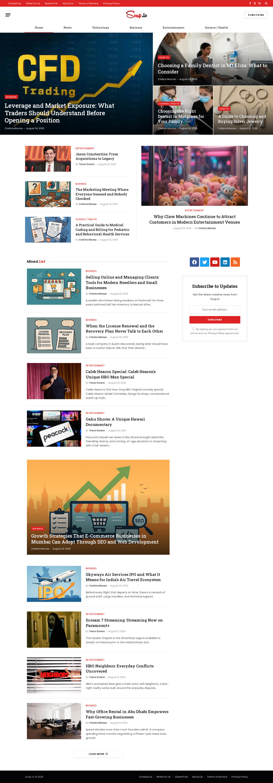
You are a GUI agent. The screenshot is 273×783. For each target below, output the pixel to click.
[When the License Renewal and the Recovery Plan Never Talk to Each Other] (54, 335)
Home (39, 27)
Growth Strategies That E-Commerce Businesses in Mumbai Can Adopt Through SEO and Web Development (95, 539)
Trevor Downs (87, 164)
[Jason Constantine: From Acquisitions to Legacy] (48, 159)
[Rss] (235, 262)
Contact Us (14, 3)
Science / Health (216, 27)
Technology (100, 27)
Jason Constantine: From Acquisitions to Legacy (97, 156)
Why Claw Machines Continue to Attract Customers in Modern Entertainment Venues (194, 219)
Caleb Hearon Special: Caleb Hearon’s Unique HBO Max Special (121, 374)
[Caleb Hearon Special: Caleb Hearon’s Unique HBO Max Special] (54, 381)
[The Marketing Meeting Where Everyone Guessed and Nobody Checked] (48, 194)
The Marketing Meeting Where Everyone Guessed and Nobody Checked (102, 194)
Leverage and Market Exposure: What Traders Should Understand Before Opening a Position (59, 113)
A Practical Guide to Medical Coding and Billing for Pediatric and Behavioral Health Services (102, 229)
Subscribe (256, 15)
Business (136, 27)
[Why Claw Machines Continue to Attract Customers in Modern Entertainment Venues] (194, 176)
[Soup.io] (136, 15)
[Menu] (8, 15)
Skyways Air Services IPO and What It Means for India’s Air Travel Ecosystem (123, 577)
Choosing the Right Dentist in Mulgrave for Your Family (181, 116)
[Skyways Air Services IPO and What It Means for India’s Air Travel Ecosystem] (54, 584)
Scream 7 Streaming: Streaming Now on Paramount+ (124, 622)
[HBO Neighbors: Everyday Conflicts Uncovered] (54, 675)
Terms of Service (88, 3)
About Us (68, 3)
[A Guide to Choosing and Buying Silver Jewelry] (243, 110)
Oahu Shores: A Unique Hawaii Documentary (115, 421)
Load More (96, 754)
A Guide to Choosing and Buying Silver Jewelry (242, 119)
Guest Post (51, 3)
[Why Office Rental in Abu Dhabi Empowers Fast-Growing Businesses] (54, 721)
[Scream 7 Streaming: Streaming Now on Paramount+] (54, 630)
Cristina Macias (14, 128)
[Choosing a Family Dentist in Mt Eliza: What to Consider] (213, 59)
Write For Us (33, 3)
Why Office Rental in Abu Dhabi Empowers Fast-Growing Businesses (127, 714)
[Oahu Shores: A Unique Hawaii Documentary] (54, 429)
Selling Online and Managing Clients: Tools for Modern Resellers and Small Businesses (122, 282)
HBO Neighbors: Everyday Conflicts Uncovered (120, 668)
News (68, 27)
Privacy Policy (111, 3)
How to (164, 57)
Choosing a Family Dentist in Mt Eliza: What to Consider (212, 68)
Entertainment (173, 27)
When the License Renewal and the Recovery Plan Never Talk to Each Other (124, 328)
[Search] (265, 3)
